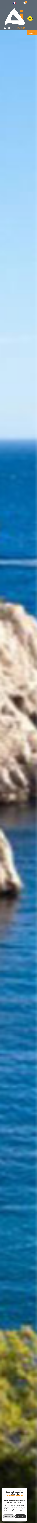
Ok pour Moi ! (20, 1516)
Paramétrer (8, 1516)
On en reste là (18, 1491)
